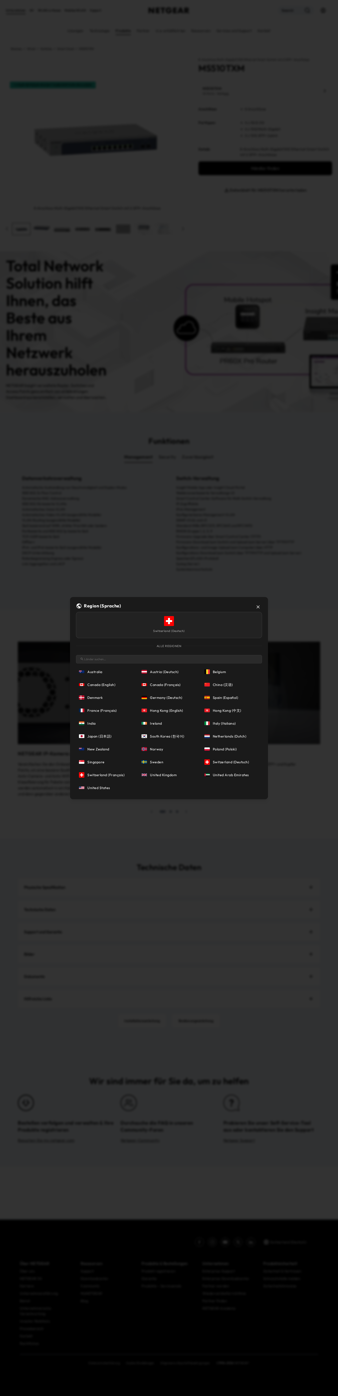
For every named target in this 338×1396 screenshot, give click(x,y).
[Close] (258, 607)
